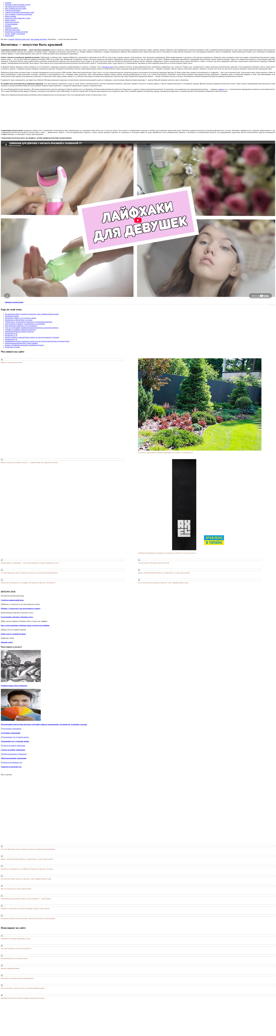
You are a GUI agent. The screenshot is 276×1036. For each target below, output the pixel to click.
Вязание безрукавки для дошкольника (14, 958)
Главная (11, 39)
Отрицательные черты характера (14, 686)
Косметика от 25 (11, 339)
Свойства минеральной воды (12, 600)
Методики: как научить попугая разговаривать (17, 978)
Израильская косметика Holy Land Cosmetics (21, 343)
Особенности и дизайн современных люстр (15, 938)
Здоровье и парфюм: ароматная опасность (20, 330)
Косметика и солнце (12, 347)
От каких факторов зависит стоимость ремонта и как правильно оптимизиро (28, 849)
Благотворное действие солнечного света (17, 617)
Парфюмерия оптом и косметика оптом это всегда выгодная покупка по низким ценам (37, 341)
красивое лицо (107, 67)
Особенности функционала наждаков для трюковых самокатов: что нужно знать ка (167, 553)
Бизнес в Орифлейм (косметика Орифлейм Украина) (24, 345)
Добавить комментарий (14, 302)
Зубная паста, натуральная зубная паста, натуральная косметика (28, 322)
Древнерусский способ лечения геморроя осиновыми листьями (23, 998)
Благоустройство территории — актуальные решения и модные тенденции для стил (30, 563)
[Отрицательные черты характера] (21, 681)
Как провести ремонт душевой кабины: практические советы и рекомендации (28, 918)
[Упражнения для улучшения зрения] (15, 737)
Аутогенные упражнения (10, 733)
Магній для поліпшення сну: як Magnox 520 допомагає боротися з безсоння (27, 869)
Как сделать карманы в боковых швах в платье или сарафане (25, 625)
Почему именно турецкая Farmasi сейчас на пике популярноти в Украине (32, 337)
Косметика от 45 (11, 333)
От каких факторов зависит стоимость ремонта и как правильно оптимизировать (29, 573)
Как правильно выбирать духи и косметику (21, 326)
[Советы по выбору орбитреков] (13, 745)
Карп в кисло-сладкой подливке (13, 634)
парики (221, 89)
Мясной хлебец (7, 642)
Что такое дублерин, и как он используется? (16, 948)
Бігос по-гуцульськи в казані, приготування (16, 889)
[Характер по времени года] (11, 762)
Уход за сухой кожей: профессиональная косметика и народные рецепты (31, 328)
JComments (272, 305)
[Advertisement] (138, 113)
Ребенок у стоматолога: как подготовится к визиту (20, 608)
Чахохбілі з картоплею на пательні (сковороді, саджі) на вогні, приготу (25, 908)
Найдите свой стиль (22, 39)
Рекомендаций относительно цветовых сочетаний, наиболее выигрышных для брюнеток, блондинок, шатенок (44, 724)
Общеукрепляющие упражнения (13, 758)
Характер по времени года (11, 767)
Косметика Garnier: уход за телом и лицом (20, 318)
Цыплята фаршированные (10, 968)
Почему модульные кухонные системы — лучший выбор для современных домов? (29, 462)
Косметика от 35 (11, 335)
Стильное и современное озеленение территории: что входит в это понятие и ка (165, 452)
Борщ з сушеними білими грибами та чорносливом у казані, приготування (164, 573)
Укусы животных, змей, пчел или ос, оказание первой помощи (22, 988)
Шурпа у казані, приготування (11, 362)
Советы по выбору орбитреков (13, 750)
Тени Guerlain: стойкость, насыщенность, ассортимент (25, 324)
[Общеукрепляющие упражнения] (14, 754)
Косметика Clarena (12, 316)
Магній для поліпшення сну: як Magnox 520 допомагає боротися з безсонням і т (28, 583)
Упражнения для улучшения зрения (15, 741)
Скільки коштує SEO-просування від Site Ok (153, 563)
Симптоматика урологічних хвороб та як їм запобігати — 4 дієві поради (26, 899)
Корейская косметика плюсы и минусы (19, 331)
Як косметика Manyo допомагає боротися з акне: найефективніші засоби (32, 314)
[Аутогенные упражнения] (11, 729)
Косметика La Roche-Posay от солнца (18, 320)
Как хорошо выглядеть (39, 39)
